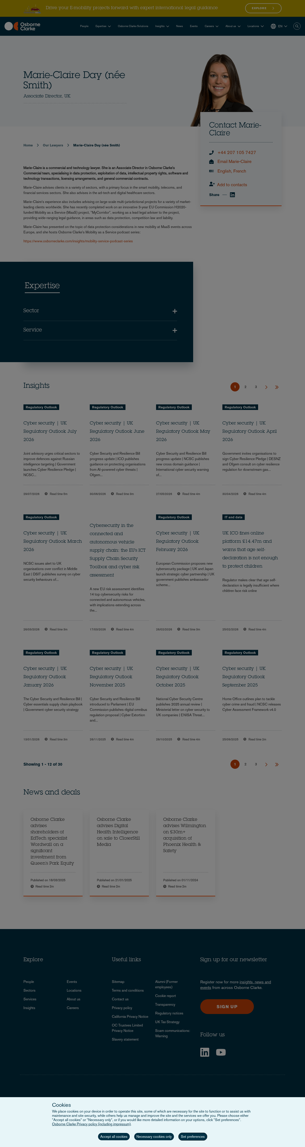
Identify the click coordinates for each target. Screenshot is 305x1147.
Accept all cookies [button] (113, 1136)
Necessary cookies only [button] (154, 1136)
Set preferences (193, 1136)
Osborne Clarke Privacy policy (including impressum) (91, 1124)
